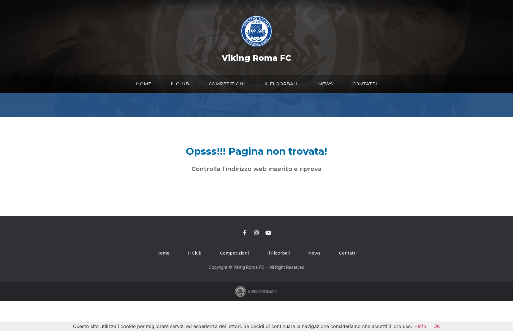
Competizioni (227, 84)
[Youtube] (268, 232)
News (325, 84)
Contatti (364, 84)
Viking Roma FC (256, 58)
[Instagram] (256, 232)
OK (436, 326)
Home (143, 84)
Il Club (180, 84)
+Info (420, 326)
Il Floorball (282, 84)
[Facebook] (244, 232)
